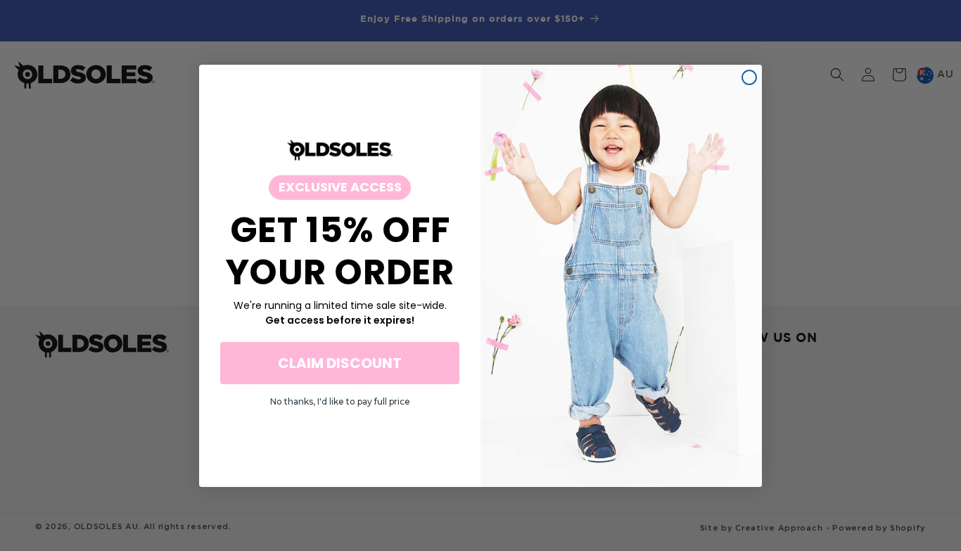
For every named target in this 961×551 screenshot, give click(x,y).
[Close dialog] (749, 77)
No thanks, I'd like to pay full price (340, 400)
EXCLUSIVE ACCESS (340, 187)
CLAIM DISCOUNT (340, 362)
